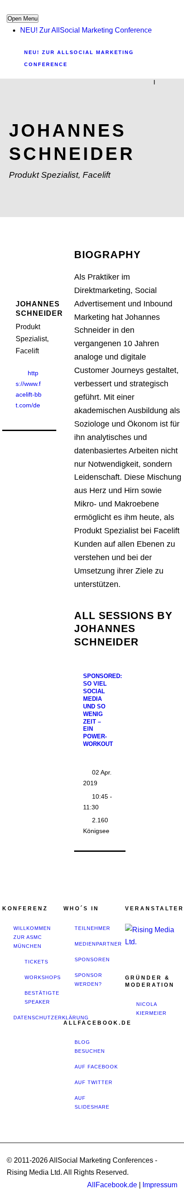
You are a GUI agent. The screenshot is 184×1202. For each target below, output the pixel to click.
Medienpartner (98, 944)
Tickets (36, 961)
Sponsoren (92, 959)
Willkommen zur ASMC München (32, 937)
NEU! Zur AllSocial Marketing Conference (86, 30)
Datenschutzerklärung (51, 1017)
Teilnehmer (92, 928)
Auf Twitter (94, 1082)
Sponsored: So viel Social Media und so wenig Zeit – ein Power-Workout (102, 710)
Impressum (159, 1185)
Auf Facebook (96, 1066)
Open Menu (23, 18)
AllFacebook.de (112, 1185)
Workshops (43, 977)
